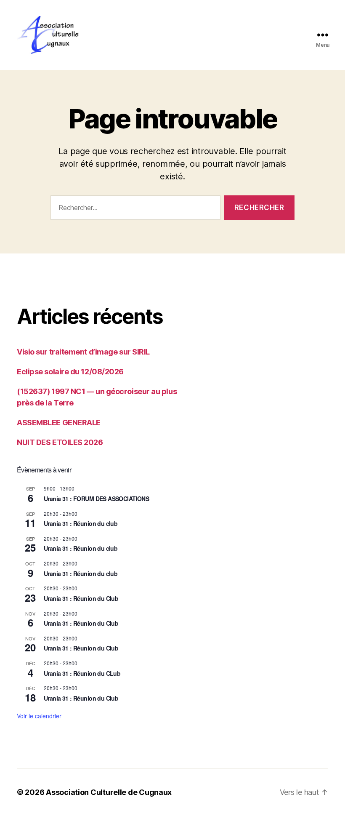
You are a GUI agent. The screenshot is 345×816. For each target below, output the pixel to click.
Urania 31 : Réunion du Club (81, 598)
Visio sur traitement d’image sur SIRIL (83, 351)
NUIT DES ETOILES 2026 (60, 442)
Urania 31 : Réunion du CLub (82, 673)
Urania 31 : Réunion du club (80, 523)
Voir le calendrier (39, 716)
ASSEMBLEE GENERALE (59, 422)
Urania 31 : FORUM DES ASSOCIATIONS (96, 498)
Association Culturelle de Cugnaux (109, 792)
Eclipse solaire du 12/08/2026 (70, 371)
